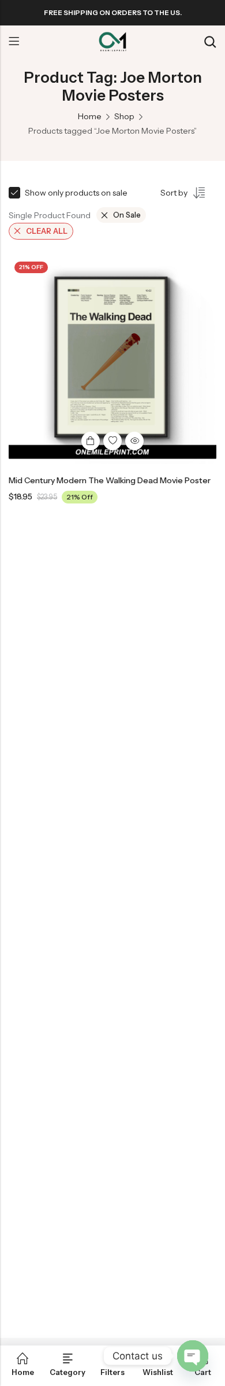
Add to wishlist (112, 441)
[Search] (210, 42)
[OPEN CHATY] (192, 1356)
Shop (124, 116)
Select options (90, 441)
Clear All (47, 231)
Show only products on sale (76, 193)
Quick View (134, 441)
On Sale (127, 214)
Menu (14, 41)
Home (90, 116)
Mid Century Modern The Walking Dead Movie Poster (110, 480)
